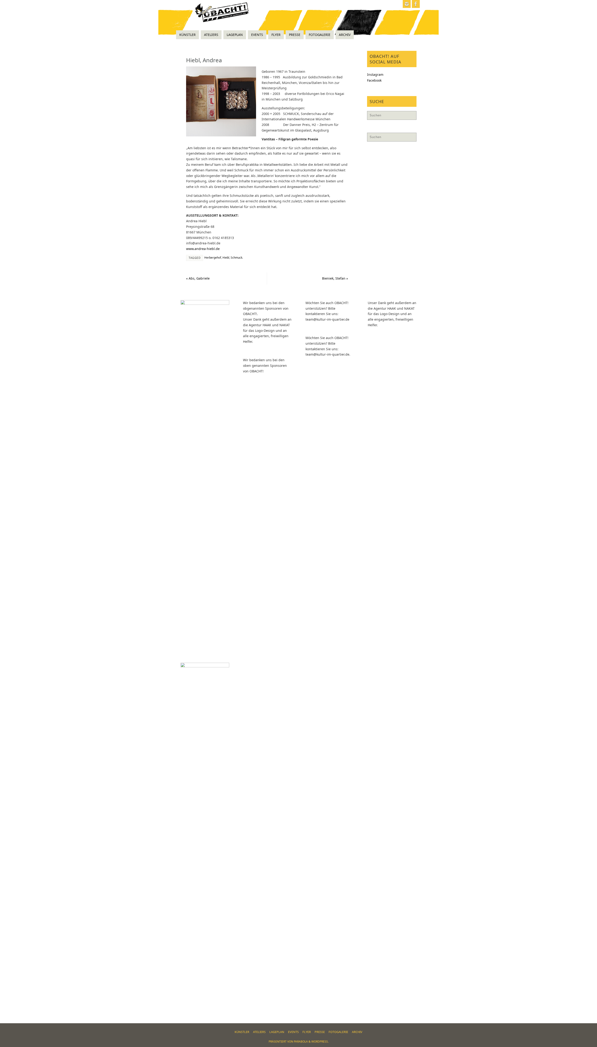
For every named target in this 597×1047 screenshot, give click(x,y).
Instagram (375, 74)
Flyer (306, 1032)
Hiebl (225, 257)
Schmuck (236, 257)
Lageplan (276, 1032)
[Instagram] (407, 4)
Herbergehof (212, 257)
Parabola (301, 1042)
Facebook (374, 80)
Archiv (357, 1032)
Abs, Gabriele (198, 278)
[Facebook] (416, 4)
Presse (320, 1032)
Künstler (242, 1032)
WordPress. (320, 1042)
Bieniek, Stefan (335, 278)
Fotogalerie (338, 1032)
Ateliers (259, 1032)
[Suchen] (410, 116)
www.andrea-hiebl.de (203, 248)
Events (293, 1032)
